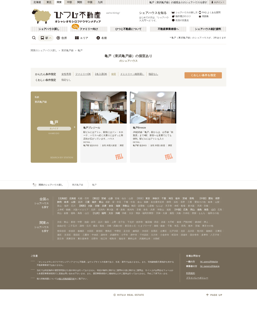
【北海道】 (62, 198)
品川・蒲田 (103, 222)
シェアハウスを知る (153, 12)
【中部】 (203, 198)
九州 (100, 2)
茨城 (185, 198)
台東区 (163, 231)
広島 (185, 209)
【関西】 (82, 206)
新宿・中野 (76, 222)
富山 (101, 202)
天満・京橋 (202, 206)
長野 (217, 198)
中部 (69, 2)
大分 (111, 213)
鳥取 (206, 209)
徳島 (199, 209)
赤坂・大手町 (167, 222)
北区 (183, 231)
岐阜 (66, 202)
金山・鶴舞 (142, 202)
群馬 (192, 198)
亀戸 (80, 50)
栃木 (177, 198)
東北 (49, 2)
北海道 (37, 2)
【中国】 (177, 209)
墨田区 (76, 235)
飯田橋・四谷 (152, 222)
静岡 (59, 202)
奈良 (111, 206)
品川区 (191, 231)
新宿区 (99, 231)
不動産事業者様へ (168, 29)
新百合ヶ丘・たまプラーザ (138, 226)
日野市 (94, 238)
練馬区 (136, 231)
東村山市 (132, 238)
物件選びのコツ (183, 16)
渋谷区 (145, 231)
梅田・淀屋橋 (138, 206)
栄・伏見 (116, 202)
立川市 (154, 235)
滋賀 (118, 206)
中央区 (95, 235)
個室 (113, 74)
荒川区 (200, 231)
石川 (80, 202)
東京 (148, 198)
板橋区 (81, 231)
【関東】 (140, 198)
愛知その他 (200, 202)
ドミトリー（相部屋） (132, 74)
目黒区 (154, 231)
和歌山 (126, 206)
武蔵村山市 (144, 238)
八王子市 (214, 235)
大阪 (90, 206)
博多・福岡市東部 (144, 213)
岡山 (192, 209)
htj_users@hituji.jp (209, 261)
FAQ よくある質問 (211, 12)
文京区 (67, 235)
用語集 (205, 16)
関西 (79, 2)
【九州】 (96, 213)
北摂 (93, 209)
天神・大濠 (161, 213)
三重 (87, 202)
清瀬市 (184, 235)
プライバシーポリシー (197, 278)
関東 (59, 2)
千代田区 (144, 235)
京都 (97, 206)
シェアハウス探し (49, 29)
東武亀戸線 (67, 50)
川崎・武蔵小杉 (114, 226)
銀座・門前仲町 (184, 222)
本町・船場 (179, 206)
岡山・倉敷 (62, 213)
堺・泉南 (120, 209)
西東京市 (70, 238)
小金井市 (164, 235)
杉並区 (72, 231)
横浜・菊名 (98, 226)
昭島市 (113, 238)
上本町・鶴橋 (63, 209)
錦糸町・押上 (201, 222)
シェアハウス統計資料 (208, 29)
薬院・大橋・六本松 (180, 213)
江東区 (218, 231)
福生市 (122, 238)
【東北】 (96, 198)
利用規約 (190, 273)
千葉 (164, 198)
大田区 (90, 231)
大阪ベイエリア (81, 209)
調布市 (104, 235)
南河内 (130, 209)
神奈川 (156, 198)
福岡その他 (213, 213)
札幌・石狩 (83, 198)
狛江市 (104, 238)
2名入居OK (101, 74)
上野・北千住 (118, 222)
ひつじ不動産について (128, 29)
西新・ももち (198, 213)
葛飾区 (209, 231)
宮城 (103, 198)
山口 (213, 209)
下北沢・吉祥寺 (135, 222)
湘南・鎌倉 (159, 226)
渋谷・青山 (62, 222)
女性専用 (66, 74)
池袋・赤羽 (89, 222)
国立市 (60, 238)
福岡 (104, 213)
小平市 (124, 235)
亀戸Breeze (139, 127)
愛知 (210, 198)
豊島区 (108, 231)
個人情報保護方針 (67, 279)
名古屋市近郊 (157, 202)
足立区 (126, 231)
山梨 (73, 202)
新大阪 (191, 206)
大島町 (156, 238)
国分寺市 (194, 235)
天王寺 (168, 206)
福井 (94, 202)
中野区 (117, 231)
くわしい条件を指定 (203, 75)
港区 (59, 235)
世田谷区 (61, 231)
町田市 (175, 235)
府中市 (134, 235)
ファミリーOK (83, 74)
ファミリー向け (89, 29)
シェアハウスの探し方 (186, 12)
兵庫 (104, 206)
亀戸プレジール (91, 127)
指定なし (153, 74)
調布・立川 (85, 226)
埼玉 (171, 198)
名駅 (107, 202)
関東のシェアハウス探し (44, 50)
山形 (110, 198)
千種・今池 (129, 202)
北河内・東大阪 (105, 209)
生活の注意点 (182, 20)
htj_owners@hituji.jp (209, 266)
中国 (90, 2)
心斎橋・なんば (155, 206)
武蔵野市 (114, 235)
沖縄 (117, 213)
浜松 (176, 202)
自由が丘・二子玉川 (67, 226)
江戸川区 (173, 231)
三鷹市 (86, 235)
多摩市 (204, 235)
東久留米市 (83, 238)
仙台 (124, 198)
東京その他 (207, 226)
